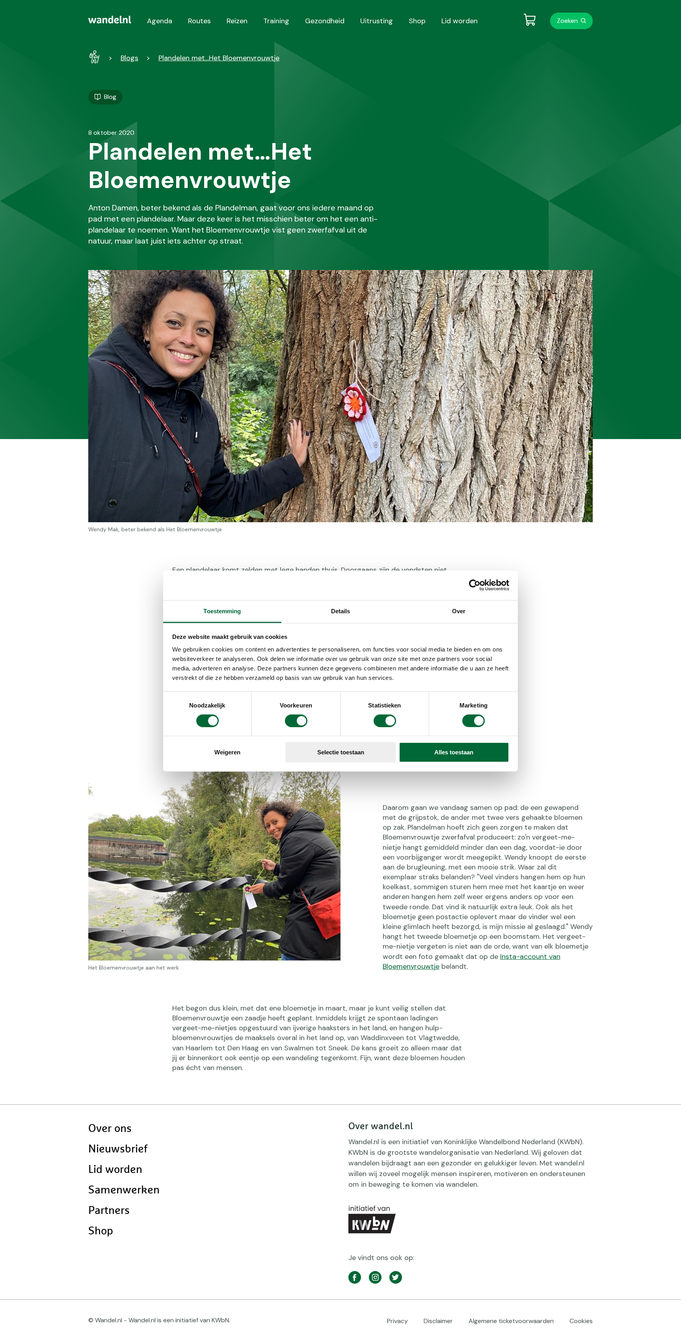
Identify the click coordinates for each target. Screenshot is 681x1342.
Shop (100, 1231)
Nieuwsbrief (117, 1149)
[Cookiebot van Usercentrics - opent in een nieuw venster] (474, 585)
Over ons (110, 1128)
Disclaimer (438, 1321)
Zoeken (567, 21)
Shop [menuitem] (417, 21)
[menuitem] (109, 20)
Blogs (129, 58)
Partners (109, 1210)
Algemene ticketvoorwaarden (511, 1321)
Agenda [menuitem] (159, 21)
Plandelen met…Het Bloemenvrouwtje (218, 58)
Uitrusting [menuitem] (376, 21)
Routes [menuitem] (199, 21)
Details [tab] (340, 610)
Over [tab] (458, 610)
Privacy (397, 1321)
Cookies (581, 1321)
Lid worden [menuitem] (459, 21)
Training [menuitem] (276, 21)
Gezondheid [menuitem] (324, 21)
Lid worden (115, 1169)
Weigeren (227, 752)
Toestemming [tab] (222, 610)
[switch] (296, 721)
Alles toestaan (453, 752)
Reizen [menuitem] (237, 21)
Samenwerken (124, 1190)
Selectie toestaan (340, 752)
